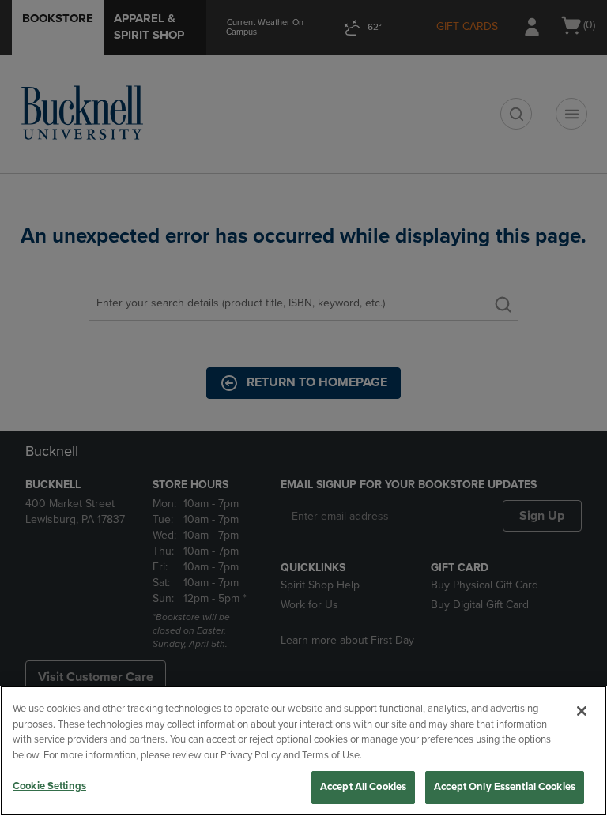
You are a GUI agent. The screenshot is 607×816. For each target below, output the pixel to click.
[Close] (581, 711)
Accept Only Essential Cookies (504, 786)
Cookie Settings (49, 786)
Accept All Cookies (363, 786)
